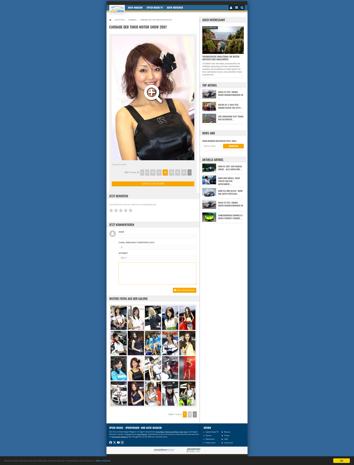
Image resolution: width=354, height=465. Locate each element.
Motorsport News (172, 432)
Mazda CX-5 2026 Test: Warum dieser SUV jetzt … (230, 106)
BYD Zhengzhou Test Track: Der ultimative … (231, 118)
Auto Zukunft (142, 434)
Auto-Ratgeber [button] (175, 7)
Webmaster (210, 439)
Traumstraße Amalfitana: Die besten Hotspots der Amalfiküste (220, 58)
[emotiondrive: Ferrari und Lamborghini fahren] (164, 450)
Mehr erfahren (103, 460)
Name (121, 232)
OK (341, 460)
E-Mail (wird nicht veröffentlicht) (137, 242)
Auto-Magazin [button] (135, 7)
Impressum (228, 442)
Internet (123, 253)
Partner (209, 435)
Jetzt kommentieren (186, 290)
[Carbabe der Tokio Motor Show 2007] (119, 318)
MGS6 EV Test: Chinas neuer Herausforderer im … (230, 95)
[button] (118, 98)
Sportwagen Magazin (120, 437)
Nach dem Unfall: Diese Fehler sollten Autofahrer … (229, 181)
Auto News (160, 432)
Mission (227, 432)
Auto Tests (183, 432)
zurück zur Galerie (153, 183)
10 (153, 172)
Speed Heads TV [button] (155, 7)
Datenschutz (210, 442)
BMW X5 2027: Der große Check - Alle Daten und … (230, 168)
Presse (227, 435)
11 (159, 172)
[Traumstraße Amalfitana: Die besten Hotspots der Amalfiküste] (223, 39)
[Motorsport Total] (193, 450)
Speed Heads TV (212, 432)
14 (177, 172)
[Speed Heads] (117, 9)
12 (165, 172)
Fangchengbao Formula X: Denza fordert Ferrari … (230, 217)
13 (171, 172)
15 (184, 172)
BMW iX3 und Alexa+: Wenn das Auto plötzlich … (230, 192)
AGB (226, 439)
